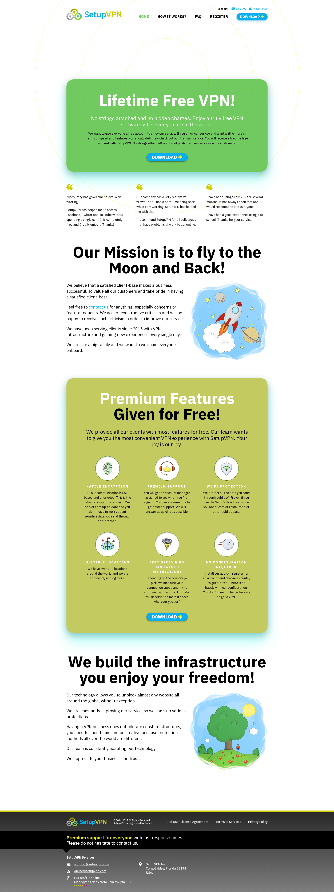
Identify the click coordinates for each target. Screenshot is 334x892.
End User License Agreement (187, 822)
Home (144, 16)
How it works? (172, 16)
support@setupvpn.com (91, 864)
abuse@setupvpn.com (90, 871)
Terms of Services (228, 822)
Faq (198, 16)
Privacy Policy (258, 822)
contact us (98, 307)
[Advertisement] (167, 46)
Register (219, 16)
